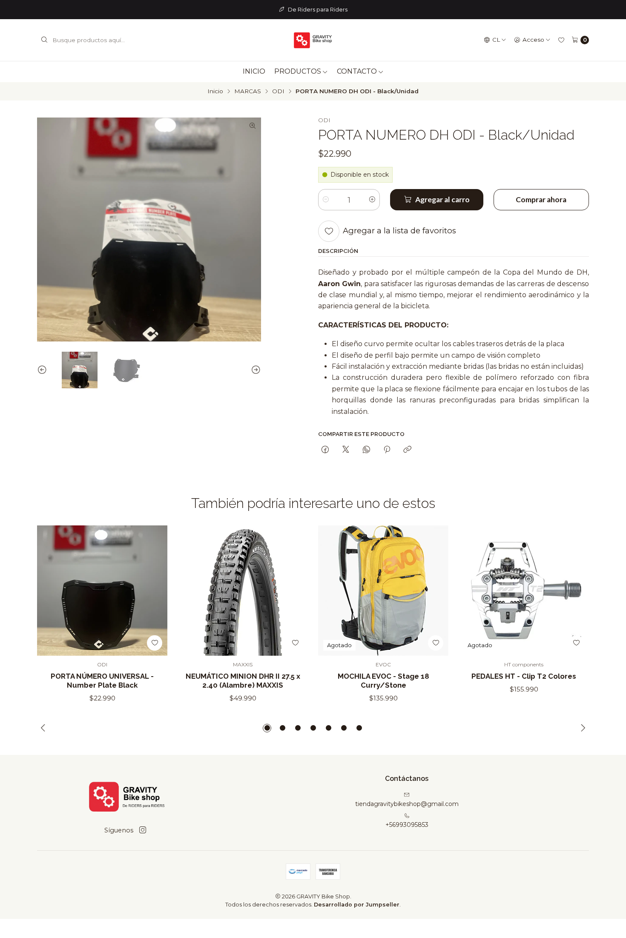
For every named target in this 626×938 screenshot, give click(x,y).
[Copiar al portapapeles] (407, 450)
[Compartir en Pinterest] (387, 450)
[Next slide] (254, 370)
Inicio (254, 71)
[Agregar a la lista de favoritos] (328, 231)
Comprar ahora (541, 199)
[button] (267, 728)
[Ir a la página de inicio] (313, 40)
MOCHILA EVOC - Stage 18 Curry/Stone (383, 680)
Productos (297, 71)
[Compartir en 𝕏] (346, 450)
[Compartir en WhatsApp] (366, 450)
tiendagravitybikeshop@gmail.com (407, 804)
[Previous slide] (43, 370)
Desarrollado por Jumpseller (356, 904)
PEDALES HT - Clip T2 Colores (523, 676)
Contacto (357, 71)
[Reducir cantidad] (326, 199)
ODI (278, 92)
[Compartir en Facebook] (325, 450)
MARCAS (247, 92)
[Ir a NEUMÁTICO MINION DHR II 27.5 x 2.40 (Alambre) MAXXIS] (243, 590)
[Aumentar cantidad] (372, 199)
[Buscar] (44, 40)
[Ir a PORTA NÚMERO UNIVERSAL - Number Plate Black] (102, 590)
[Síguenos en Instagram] (142, 830)
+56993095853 (406, 825)
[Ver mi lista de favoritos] (561, 40)
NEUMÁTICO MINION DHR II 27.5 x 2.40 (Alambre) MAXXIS (243, 680)
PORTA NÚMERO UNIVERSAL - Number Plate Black (102, 680)
